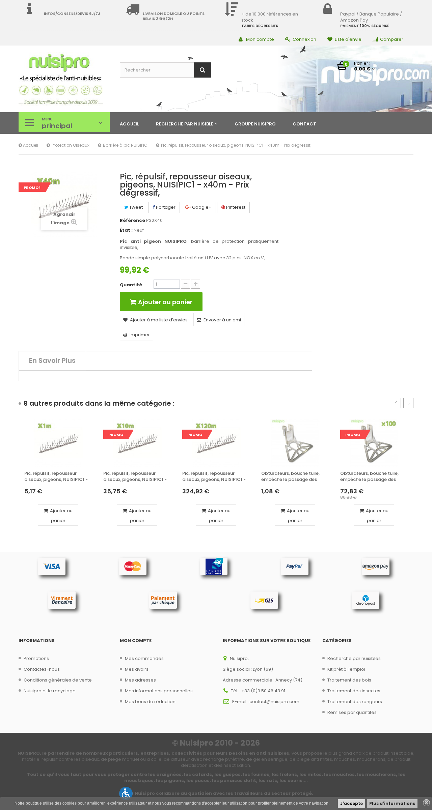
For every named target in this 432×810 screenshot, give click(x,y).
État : (126, 230)
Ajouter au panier (61, 516)
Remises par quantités (352, 712)
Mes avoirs (136, 669)
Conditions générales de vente (58, 680)
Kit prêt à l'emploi (346, 669)
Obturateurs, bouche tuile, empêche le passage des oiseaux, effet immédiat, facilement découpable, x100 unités (372, 476)
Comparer (391, 39)
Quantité (131, 285)
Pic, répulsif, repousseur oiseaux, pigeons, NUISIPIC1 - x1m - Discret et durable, (56, 476)
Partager (165, 207)
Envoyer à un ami (222, 320)
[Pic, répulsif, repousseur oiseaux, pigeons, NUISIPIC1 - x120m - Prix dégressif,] (216, 443)
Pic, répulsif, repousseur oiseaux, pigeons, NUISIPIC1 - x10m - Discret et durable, (135, 476)
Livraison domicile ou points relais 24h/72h (174, 16)
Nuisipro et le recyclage (50, 691)
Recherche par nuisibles (354, 658)
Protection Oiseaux (70, 145)
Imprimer (140, 334)
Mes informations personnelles (159, 691)
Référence (132, 221)
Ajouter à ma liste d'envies (159, 320)
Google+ (201, 207)
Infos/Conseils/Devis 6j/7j (72, 13)
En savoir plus (52, 360)
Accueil (30, 145)
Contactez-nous (42, 669)
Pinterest (235, 207)
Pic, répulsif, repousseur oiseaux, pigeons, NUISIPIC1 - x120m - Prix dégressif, (214, 476)
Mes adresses (140, 680)
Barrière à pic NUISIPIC (125, 145)
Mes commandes (144, 658)
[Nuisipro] (64, 79)
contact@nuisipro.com (274, 701)
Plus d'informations (392, 803)
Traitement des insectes (353, 691)
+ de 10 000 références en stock (269, 17)
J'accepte (351, 803)
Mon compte (260, 39)
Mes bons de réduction (150, 701)
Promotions (36, 658)
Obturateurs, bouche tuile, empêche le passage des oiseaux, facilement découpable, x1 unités (290, 476)
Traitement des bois (349, 680)
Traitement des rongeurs (354, 701)
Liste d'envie (348, 39)
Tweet (135, 207)
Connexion (304, 39)
